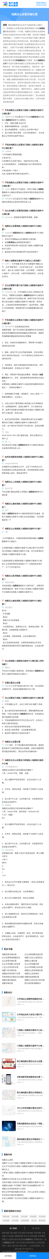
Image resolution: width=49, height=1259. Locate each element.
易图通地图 (25, 1220)
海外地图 (15, 1216)
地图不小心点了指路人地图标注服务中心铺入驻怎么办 (24, 1163)
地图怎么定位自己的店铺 (34, 980)
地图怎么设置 (7, 1159)
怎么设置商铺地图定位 (11, 957)
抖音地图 (24, 1216)
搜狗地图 (42, 1220)
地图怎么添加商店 (31, 973)
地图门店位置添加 (9, 970)
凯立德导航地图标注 (32, 983)
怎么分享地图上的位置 (11, 964)
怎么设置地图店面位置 (33, 954)
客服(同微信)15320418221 (41, 4)
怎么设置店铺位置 (9, 960)
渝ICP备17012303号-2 (24, 1248)
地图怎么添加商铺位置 (33, 970)
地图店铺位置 (7, 983)
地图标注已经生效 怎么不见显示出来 (17, 1179)
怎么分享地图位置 (31, 964)
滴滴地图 (33, 1216)
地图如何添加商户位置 (11, 973)
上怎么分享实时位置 (10, 967)
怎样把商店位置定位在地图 (13, 976)
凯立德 (34, 1220)
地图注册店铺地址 (9, 980)
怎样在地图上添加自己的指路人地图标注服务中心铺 (23, 1182)
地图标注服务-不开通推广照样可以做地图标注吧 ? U (23, 1185)
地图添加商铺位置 (31, 976)
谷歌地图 (6, 1220)
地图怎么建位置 (30, 960)
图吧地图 (6, 1216)
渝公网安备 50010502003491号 (15, 1251)
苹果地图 (42, 1216)
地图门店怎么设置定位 (33, 957)
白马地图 (15, 1220)
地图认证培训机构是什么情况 (14, 1188)
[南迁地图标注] (10, 4)
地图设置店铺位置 (9, 954)
